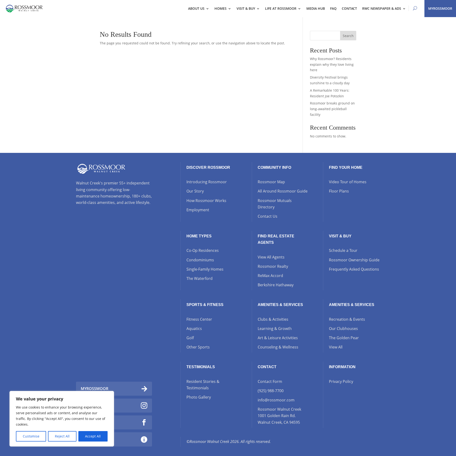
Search (348, 35)
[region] (62, 419)
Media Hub (315, 8)
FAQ (333, 8)
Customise (31, 436)
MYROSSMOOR (440, 8)
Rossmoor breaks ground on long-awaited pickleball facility (332, 109)
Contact (349, 8)
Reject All (62, 436)
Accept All (93, 436)
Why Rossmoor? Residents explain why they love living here (332, 64)
